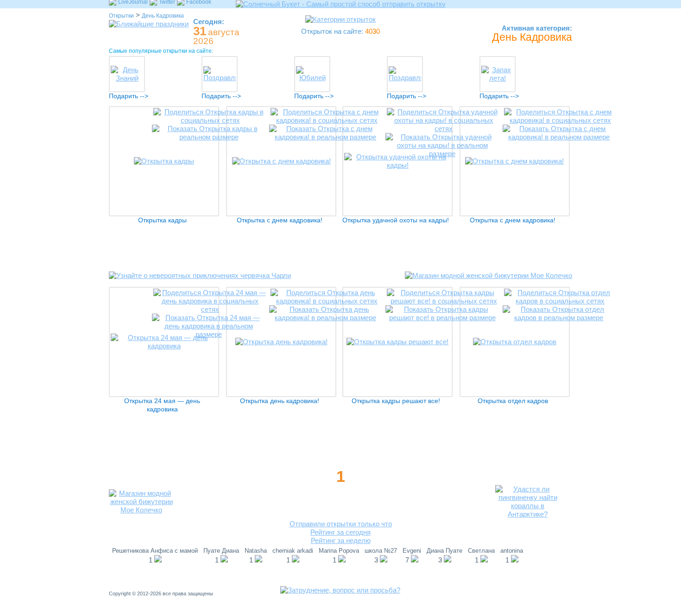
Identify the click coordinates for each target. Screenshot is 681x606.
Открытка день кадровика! (279, 401)
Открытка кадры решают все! (396, 401)
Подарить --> (128, 96)
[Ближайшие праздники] (149, 24)
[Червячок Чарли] (200, 282)
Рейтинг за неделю (341, 540)
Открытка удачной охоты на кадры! (395, 220)
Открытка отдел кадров (513, 401)
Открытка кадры (162, 220)
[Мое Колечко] (488, 282)
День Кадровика (163, 16)
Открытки (121, 16)
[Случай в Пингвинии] (527, 514)
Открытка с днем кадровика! (279, 220)
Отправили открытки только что (341, 524)
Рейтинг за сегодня (340, 532)
